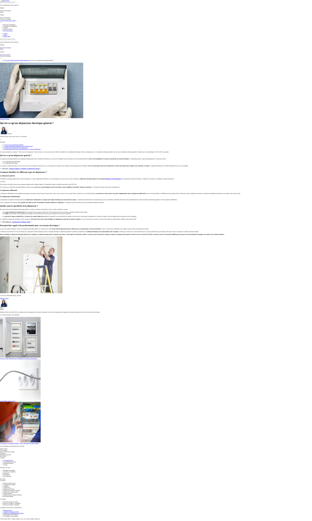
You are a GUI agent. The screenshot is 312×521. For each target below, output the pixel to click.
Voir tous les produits (5, 47)
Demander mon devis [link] (5, 454)
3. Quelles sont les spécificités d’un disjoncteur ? (15, 147)
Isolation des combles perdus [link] (10, 492)
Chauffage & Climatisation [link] (10, 26)
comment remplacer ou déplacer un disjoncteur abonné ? (24, 168)
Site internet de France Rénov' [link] (11, 514)
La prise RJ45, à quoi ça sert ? (7, 401)
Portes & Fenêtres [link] (7, 29)
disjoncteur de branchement (113, 179)
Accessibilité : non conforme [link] (10, 516)
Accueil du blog (10, 60)
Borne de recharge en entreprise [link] (11, 504)
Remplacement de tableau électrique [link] (12, 495)
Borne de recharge (8, 30)
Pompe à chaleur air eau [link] (9, 483)
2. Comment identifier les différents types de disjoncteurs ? (18, 146)
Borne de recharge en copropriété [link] (11, 503)
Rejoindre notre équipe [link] (9, 470)
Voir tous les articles (5, 54)
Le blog (2, 20)
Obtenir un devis (4, 298)
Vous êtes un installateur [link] (9, 472)
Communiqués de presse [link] (9, 462)
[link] (5, 19)
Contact (6, 20)
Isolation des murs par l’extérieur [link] (11, 490)
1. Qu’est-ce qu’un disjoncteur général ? (13, 144)
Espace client (12, 20)
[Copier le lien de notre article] (0, 139)
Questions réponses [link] (8, 463)
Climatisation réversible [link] (9, 484)
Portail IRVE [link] (6, 474)
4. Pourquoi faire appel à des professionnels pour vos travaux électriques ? (22, 149)
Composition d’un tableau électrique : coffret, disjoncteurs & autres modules (19, 443)
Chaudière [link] (6, 486)
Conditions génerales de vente (11, 511)
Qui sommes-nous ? (8, 460)
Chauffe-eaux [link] (6, 487)
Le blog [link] (5, 465)
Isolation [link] (5, 27)
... (4, 60)
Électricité (16, 60)
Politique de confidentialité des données (13, 513)
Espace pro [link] (6, 473)
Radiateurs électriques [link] (8, 489)
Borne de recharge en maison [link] (10, 502)
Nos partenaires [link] (7, 476)
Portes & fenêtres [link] (7, 493)
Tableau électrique (24, 60)
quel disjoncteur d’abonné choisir (21, 222)
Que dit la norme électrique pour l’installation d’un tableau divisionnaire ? (19, 358)
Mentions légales (7, 510)
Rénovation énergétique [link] (9, 25)
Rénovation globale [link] (8, 496)
